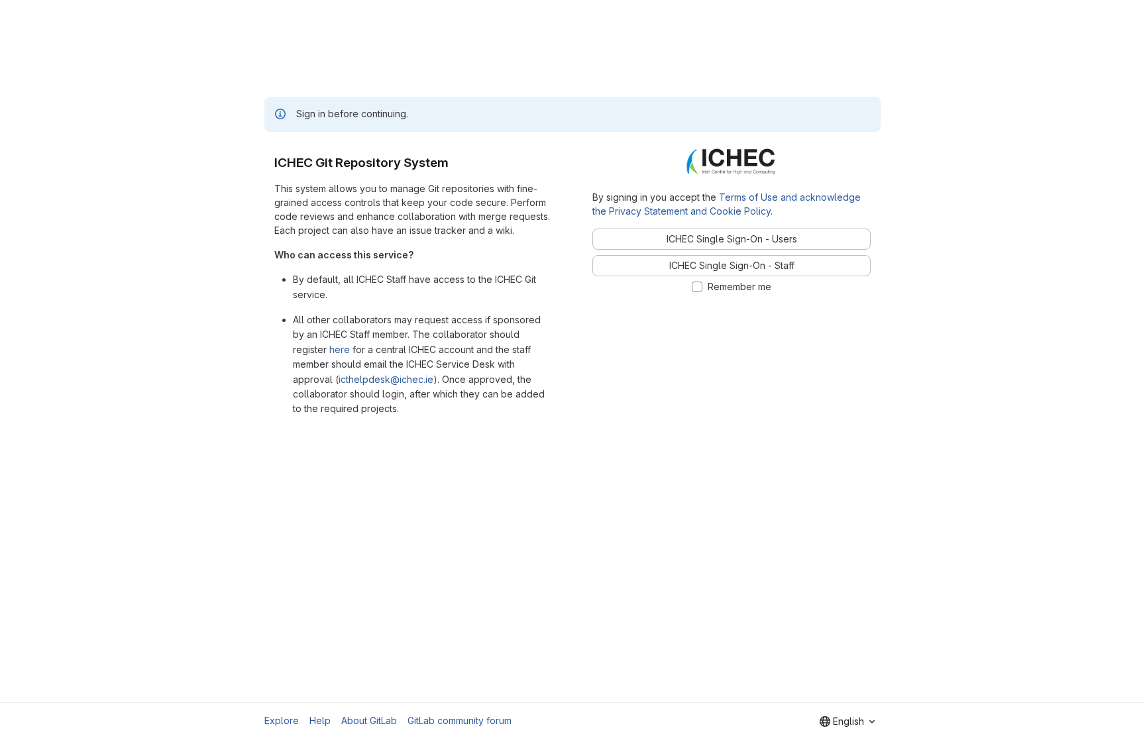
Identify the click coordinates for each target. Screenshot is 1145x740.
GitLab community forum (460, 720)
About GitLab (369, 720)
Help (320, 720)
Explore (281, 720)
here (339, 349)
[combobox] (847, 721)
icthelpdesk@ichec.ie (386, 379)
